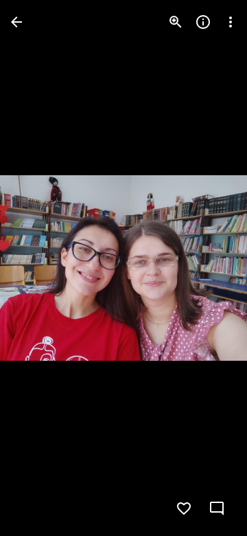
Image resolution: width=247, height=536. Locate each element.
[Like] (184, 508)
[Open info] (203, 22)
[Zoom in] (175, 22)
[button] (38, 268)
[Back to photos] (16, 21)
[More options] (230, 22)
